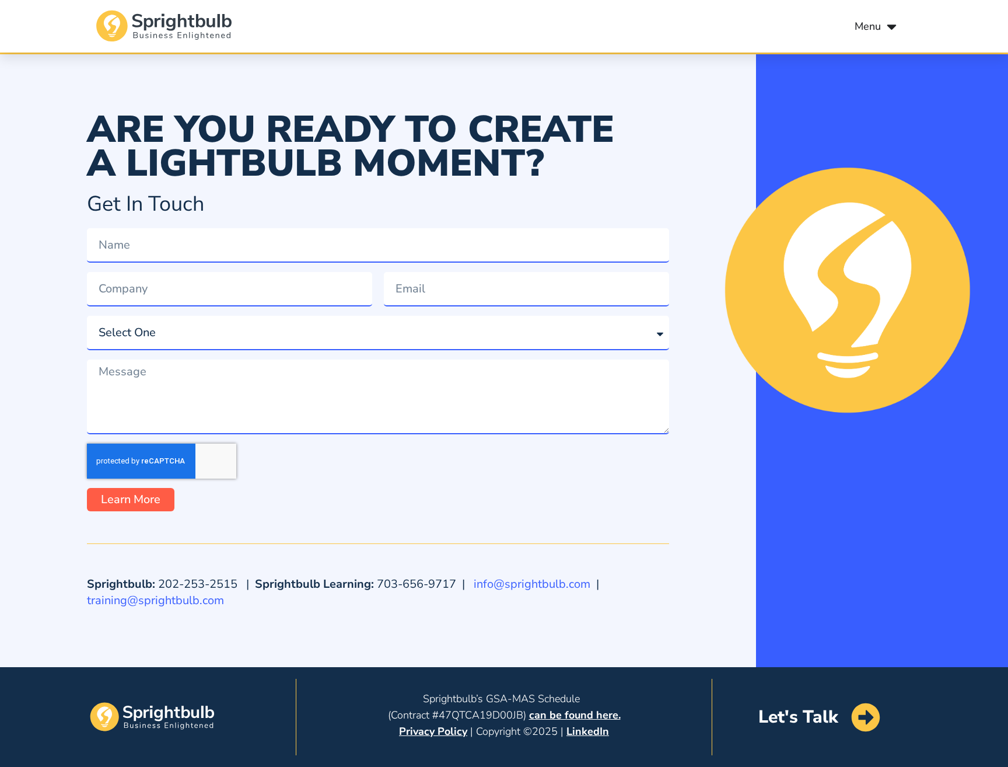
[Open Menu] (892, 26)
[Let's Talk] (865, 717)
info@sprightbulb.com (532, 584)
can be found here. (575, 715)
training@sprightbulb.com (155, 600)
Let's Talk (798, 717)
